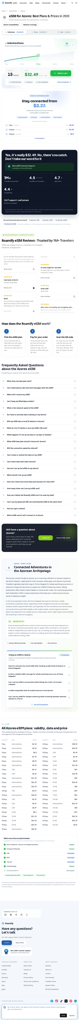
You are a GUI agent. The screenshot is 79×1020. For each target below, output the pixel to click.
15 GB (54, 769)
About (63, 3)
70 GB (55, 795)
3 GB (13, 774)
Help (31, 3)
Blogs (37, 3)
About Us (48, 970)
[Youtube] (71, 1001)
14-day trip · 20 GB (61, 220)
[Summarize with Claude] (11, 915)
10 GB (14, 812)
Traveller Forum (50, 981)
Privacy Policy (28, 977)
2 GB (13, 799)
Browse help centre (63, 538)
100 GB (55, 799)
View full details (63, 82)
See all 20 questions (40, 705)
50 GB (14, 825)
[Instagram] (56, 1001)
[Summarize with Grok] (27, 915)
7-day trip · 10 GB (47, 220)
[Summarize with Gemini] (16, 915)
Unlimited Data (17, 744)
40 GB (55, 786)
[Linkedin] (75, 1001)
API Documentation (52, 989)
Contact (56, 3)
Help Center (20, 943)
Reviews (48, 966)
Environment (49, 977)
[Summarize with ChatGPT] (5, 915)
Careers (48, 974)
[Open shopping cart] (72, 3)
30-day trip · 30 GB (10, 224)
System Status (50, 985)
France (4, 974)
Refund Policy (28, 985)
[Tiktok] (61, 1001)
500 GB (55, 825)
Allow (63, 1015)
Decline (72, 1015)
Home (4, 11)
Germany (5, 977)
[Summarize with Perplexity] (21, 915)
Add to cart (62, 73)
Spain (4, 981)
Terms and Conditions (31, 981)
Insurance (23, 3)
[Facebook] (52, 1001)
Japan (4, 989)
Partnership (46, 3)
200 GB (55, 812)
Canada (4, 970)
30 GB (14, 820)
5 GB (13, 808)
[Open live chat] (76, 3)
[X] (66, 1001)
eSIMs (15, 3)
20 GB (14, 816)
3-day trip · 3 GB (34, 220)
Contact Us (45, 538)
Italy (3, 985)
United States (6, 966)
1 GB (13, 769)
